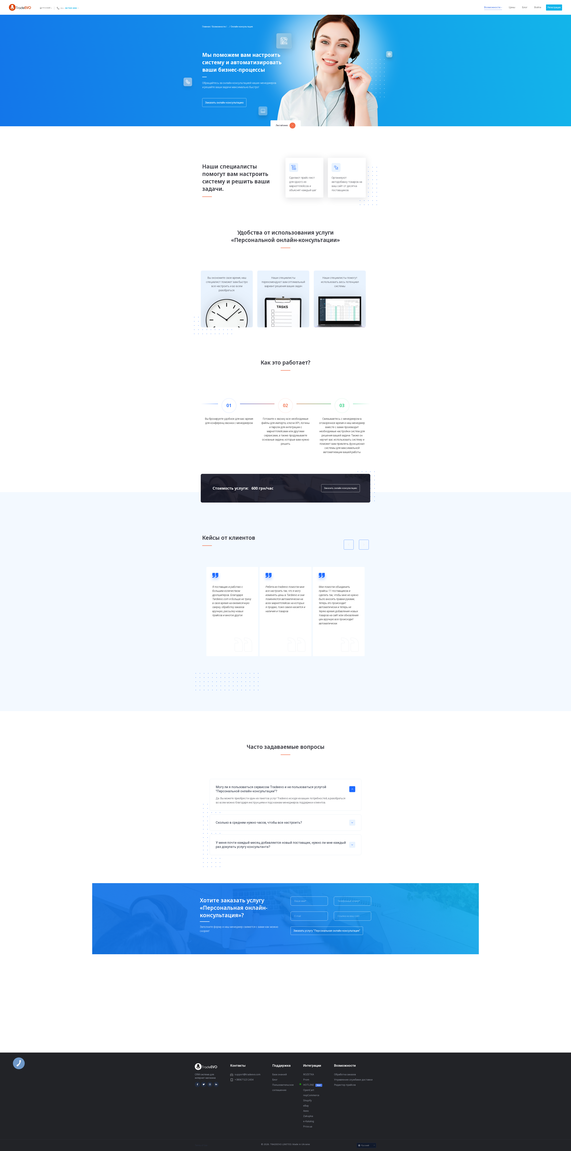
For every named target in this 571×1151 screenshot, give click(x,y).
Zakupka (308, 1116)
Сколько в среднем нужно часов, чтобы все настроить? (259, 822)
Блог (274, 1079)
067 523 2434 (71, 8)
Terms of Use (201, 1145)
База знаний (279, 1074)
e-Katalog (308, 1121)
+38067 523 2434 (244, 1079)
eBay (306, 1105)
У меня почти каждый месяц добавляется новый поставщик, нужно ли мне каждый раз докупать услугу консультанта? (281, 845)
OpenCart (308, 1090)
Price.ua (307, 1126)
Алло (306, 1110)
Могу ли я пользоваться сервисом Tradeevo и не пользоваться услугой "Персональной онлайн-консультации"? (271, 789)
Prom (306, 1079)
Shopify (307, 1100)
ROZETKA (308, 1074)
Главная (206, 26)
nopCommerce (311, 1095)
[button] (285, 125)
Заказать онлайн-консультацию (224, 102)
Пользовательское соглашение (283, 1087)
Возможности (219, 26)
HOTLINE (308, 1084)
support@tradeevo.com (247, 1074)
